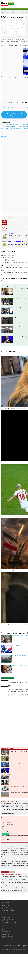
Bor (8, 260)
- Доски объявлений (6, 917)
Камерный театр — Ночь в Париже (17, 695)
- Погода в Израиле (6, 921)
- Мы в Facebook (5, 931)
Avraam (3, 854)
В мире (10, 8)
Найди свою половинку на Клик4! (16, 220)
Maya (2, 859)
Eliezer (3, 856)
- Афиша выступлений (7, 919)
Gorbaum (3, 846)
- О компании (5, 928)
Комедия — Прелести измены (16, 680)
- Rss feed (4, 933)
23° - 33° (25, 12)
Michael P (3, 848)
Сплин (9, 685)
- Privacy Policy (5, 934)
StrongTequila (6, 265)
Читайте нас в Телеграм (15, 114)
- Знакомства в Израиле (7, 916)
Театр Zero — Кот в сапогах (15, 686)
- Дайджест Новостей (7, 908)
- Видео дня (4, 907)
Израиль (4, 8)
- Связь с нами (5, 929)
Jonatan (3, 852)
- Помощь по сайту (6, 937)
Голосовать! (5, 834)
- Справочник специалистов (8, 910)
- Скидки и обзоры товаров (8, 922)
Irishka (4, 270)
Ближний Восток (19, 8)
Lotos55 (5, 255)
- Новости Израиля (6, 905)
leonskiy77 (4, 850)
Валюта (3, 12)
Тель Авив (17, 12)
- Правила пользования (7, 936)
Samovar (3, 861)
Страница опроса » (6, 839)
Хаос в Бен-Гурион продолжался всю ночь (12, 890)
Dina (2, 863)
